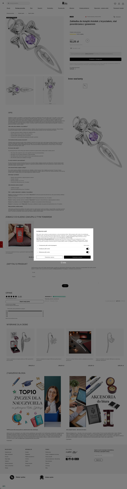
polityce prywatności (70, 236)
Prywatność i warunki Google (66, 237)
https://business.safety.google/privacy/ (45, 239)
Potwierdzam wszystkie (77, 257)
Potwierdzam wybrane (49, 257)
